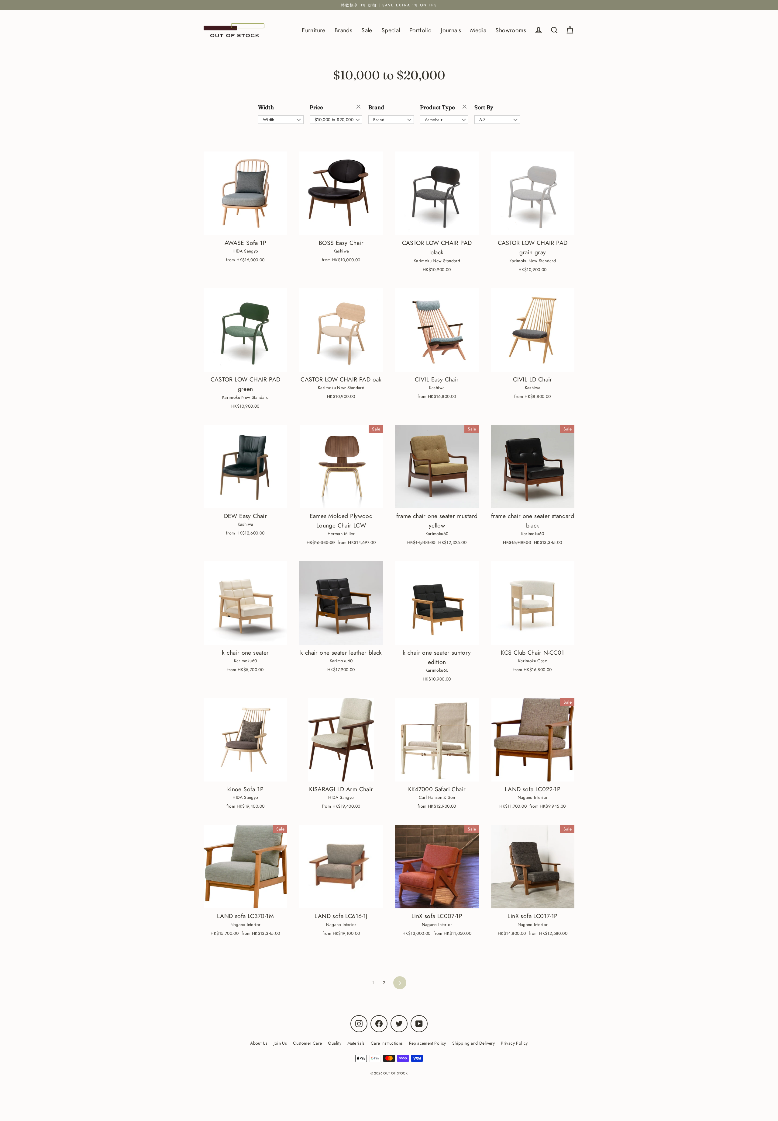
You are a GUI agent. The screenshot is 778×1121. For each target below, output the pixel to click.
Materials (356, 1043)
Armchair (433, 120)
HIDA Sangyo (245, 251)
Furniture (313, 30)
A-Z (482, 120)
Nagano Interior (533, 797)
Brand (376, 107)
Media (478, 30)
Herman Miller (341, 534)
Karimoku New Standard (437, 261)
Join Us (280, 1043)
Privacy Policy (514, 1043)
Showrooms (510, 30)
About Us (258, 1043)
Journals (451, 30)
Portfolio (420, 30)
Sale (366, 30)
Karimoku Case (532, 661)
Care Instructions (387, 1043)
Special (390, 30)
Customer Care (307, 1043)
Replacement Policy (427, 1043)
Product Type (437, 107)
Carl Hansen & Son (437, 797)
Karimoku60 (437, 534)
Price (316, 107)
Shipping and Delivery (473, 1043)
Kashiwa (341, 251)
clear (359, 107)
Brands (343, 30)
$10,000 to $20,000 (334, 120)
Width (266, 107)
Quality (334, 1043)
